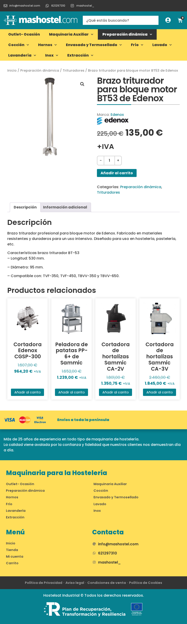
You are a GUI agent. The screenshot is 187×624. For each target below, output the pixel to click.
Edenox (117, 114)
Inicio (12, 70)
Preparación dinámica (125, 34)
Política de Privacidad (43, 582)
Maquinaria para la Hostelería (56, 472)
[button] (82, 84)
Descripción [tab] (25, 207)
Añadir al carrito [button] (27, 392)
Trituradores (73, 70)
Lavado (159, 44)
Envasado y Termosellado (91, 44)
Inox (49, 55)
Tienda (12, 550)
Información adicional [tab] (65, 207)
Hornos (45, 44)
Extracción (78, 55)
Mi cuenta (14, 556)
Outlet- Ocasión (24, 34)
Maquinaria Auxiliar (69, 34)
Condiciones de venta (106, 582)
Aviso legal (74, 582)
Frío (135, 44)
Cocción (16, 44)
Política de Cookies (145, 582)
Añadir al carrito (117, 173)
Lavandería (19, 55)
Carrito (12, 563)
